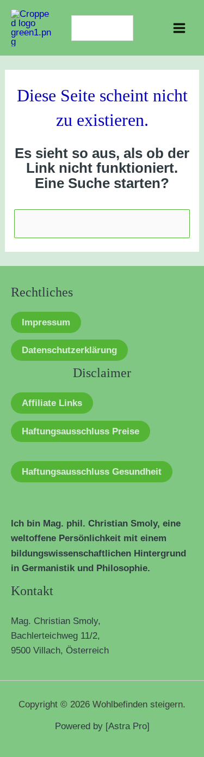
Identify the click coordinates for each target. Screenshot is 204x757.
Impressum (46, 322)
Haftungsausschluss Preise (80, 431)
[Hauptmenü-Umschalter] (180, 28)
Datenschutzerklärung (69, 350)
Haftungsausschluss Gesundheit (92, 472)
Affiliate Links (52, 403)
